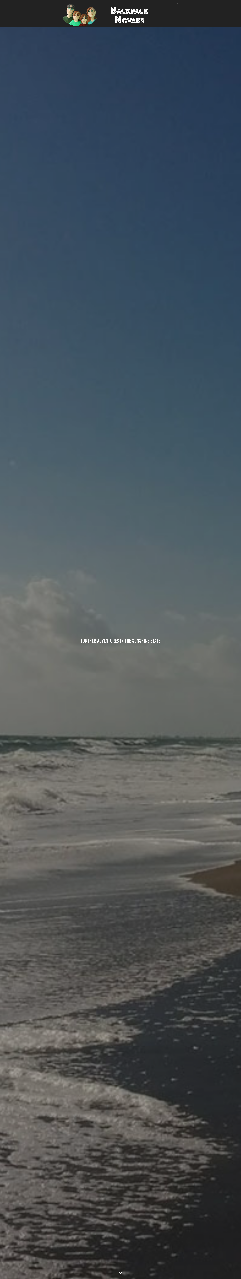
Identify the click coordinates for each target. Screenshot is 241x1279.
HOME (177, 3)
